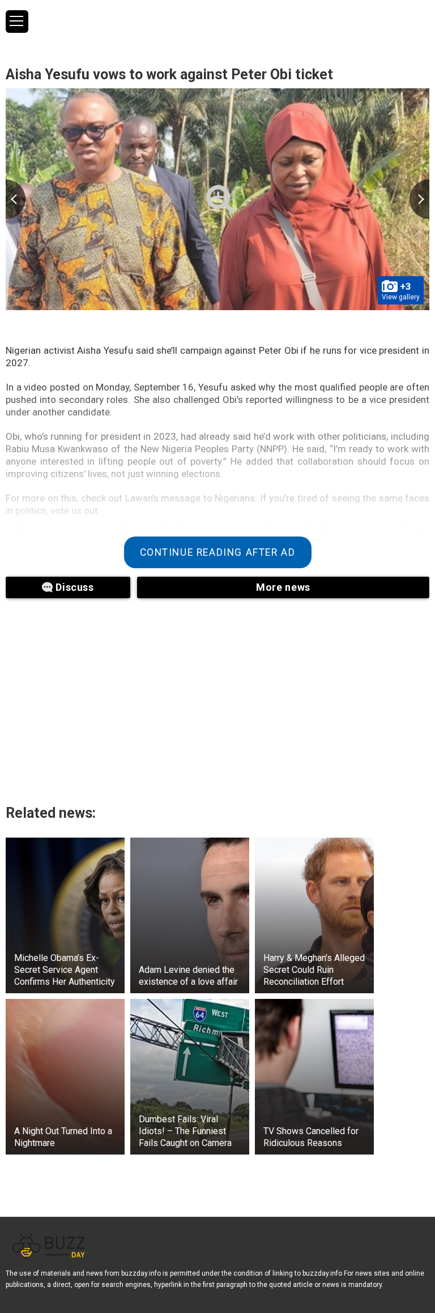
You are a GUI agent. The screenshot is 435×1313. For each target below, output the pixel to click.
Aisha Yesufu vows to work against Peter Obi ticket (169, 74)
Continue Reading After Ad (218, 552)
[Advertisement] (147, 694)
